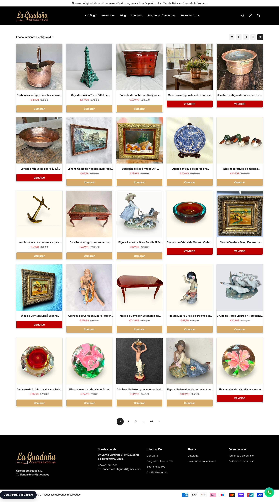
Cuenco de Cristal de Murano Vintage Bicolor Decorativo (190, 242)
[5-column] (260, 37)
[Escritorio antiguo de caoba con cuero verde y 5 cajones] (89, 214)
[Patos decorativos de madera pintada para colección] (240, 140)
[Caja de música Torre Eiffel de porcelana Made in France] (89, 67)
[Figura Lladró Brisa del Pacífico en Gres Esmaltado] (189, 287)
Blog (123, 15)
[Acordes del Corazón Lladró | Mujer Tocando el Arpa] (89, 287)
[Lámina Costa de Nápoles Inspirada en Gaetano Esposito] (89, 140)
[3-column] (246, 37)
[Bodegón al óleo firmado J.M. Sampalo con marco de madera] (139, 140)
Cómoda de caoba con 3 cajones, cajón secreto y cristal (139, 95)
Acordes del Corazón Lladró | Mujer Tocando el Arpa (89, 316)
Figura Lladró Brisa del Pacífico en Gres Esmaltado (190, 316)
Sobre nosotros (190, 15)
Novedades (108, 15)
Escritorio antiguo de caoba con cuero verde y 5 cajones (89, 242)
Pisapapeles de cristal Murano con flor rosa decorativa (239, 389)
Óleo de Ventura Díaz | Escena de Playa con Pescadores (240, 242)
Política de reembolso (241, 461)
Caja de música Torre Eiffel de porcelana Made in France (89, 95)
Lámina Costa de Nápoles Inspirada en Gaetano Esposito (89, 169)
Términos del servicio (241, 455)
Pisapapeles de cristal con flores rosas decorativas (89, 389)
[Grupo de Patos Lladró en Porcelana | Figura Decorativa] (240, 287)
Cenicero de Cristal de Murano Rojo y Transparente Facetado (39, 389)
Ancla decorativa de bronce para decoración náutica (39, 242)
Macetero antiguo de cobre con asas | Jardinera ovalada (240, 95)
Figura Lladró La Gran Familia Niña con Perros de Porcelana (139, 242)
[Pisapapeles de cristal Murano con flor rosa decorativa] (240, 361)
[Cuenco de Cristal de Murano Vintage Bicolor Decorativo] (189, 214)
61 (151, 421)
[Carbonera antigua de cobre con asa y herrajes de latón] (39, 67)
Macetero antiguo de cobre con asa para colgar (189, 95)
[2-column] (239, 37)
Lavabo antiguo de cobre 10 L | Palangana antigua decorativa (39, 169)
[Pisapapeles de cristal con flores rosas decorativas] (89, 361)
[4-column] (253, 37)
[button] (258, 15)
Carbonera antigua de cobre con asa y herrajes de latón (39, 95)
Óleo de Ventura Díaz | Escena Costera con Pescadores (39, 316)
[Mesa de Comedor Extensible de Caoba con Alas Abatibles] (139, 287)
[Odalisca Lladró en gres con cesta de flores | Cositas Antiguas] (139, 361)
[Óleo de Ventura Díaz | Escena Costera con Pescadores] (39, 287)
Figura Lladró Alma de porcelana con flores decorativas (189, 389)
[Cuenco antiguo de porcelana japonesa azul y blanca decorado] (189, 140)
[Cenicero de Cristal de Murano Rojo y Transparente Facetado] (39, 361)
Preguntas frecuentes (161, 15)
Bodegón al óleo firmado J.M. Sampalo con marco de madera (139, 169)
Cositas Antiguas (157, 472)
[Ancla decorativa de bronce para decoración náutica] (39, 214)
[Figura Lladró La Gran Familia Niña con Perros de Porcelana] (139, 214)
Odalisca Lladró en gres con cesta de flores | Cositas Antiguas (139, 389)
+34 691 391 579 (107, 465)
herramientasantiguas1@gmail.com (119, 469)
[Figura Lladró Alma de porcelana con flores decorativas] (189, 361)
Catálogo (90, 15)
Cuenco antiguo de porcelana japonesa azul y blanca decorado (190, 169)
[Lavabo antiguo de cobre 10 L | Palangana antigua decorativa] (39, 140)
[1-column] (231, 37)
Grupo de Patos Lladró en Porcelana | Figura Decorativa (240, 316)
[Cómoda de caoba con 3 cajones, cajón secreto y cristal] (139, 67)
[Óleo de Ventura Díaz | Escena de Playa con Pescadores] (240, 214)
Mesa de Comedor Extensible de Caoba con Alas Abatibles (139, 316)
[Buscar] (243, 15)
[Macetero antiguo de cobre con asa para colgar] (189, 67)
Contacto (136, 15)
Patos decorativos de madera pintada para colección (240, 169)
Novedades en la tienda (202, 461)
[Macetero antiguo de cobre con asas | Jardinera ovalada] (240, 67)
